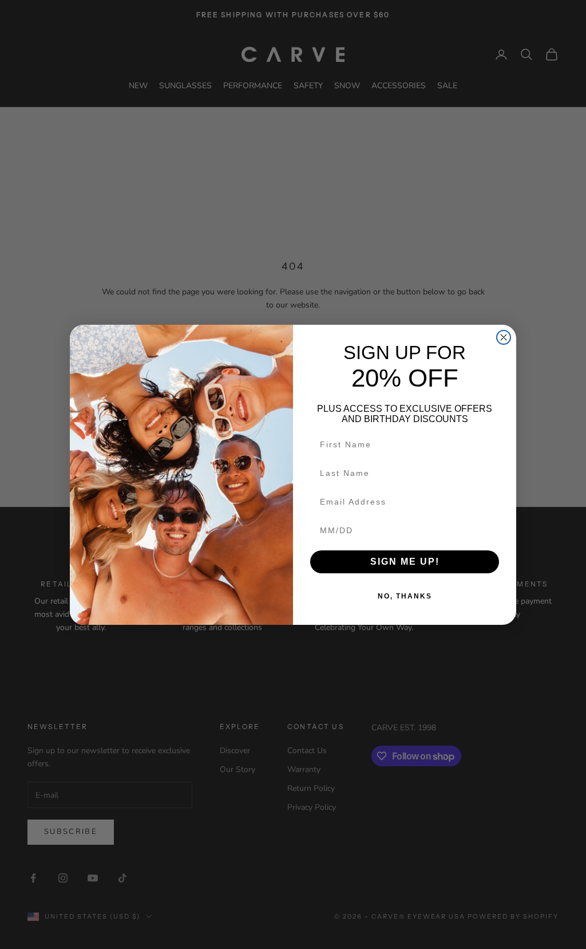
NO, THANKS (405, 596)
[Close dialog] (503, 337)
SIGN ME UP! (405, 561)
